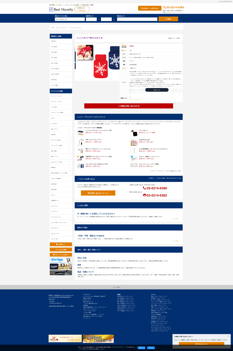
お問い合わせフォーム (99, 193)
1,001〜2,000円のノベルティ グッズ (126, 305)
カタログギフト (55, 228)
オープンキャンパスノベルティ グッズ (160, 327)
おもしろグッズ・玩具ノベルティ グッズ (161, 309)
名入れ (124, 68)
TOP (53, 27)
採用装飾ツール (55, 200)
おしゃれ (55, 233)
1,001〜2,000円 (55, 68)
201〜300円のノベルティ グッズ (125, 300)
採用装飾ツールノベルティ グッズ (159, 321)
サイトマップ (86, 318)
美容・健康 (54, 151)
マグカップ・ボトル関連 (57, 112)
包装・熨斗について (88, 302)
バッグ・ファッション (56, 96)
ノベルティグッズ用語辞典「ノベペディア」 (94, 314)
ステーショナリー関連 (56, 145)
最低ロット (124, 50)
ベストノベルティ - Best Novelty (61, 10)
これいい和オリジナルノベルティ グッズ (161, 329)
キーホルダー (54, 123)
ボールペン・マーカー (56, 101)
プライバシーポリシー (56, 303)
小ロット (53, 195)
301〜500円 (54, 57)
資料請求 (85, 305)
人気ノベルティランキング (89, 309)
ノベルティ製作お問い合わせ (90, 303)
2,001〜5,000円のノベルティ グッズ (126, 307)
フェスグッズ (54, 211)
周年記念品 (54, 189)
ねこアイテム (54, 206)
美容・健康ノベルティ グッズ (158, 305)
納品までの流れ (87, 298)
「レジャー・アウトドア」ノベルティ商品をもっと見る (165, 171)
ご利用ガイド (62, 244)
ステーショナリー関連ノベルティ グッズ (161, 302)
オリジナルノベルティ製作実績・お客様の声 (94, 296)
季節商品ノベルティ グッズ (157, 311)
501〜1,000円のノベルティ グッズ (125, 303)
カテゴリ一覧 (54, 239)
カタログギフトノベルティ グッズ (159, 331)
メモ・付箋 (54, 107)
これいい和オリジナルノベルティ (59, 222)
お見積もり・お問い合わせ (150, 8)
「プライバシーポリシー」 (119, 347)
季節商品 (53, 167)
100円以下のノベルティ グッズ (125, 296)
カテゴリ (153, 294)
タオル (52, 118)
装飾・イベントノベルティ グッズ (159, 307)
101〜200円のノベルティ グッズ (125, 298)
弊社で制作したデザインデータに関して (93, 316)
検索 (169, 19)
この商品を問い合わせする (129, 106)
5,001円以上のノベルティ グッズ (125, 309)
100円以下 (53, 41)
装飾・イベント (55, 156)
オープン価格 (54, 85)
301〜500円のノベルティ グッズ (125, 302)
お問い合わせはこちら (201, 344)
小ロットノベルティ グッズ (157, 320)
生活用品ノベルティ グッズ (157, 298)
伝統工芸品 (54, 184)
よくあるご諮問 (61, 249)
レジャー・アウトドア (61, 27)
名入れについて (87, 300)
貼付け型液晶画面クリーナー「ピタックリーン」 (95, 307)
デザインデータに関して (62, 255)
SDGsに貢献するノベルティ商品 (59, 173)
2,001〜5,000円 (55, 74)
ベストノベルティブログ (89, 311)
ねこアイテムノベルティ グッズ (159, 323)
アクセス (52, 301)
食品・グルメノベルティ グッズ (159, 296)
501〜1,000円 (54, 63)
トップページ (86, 294)
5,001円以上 (54, 79)
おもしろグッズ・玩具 (56, 162)
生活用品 (53, 134)
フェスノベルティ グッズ (157, 325)
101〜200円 (54, 46)
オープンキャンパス (56, 217)
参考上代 (124, 45)
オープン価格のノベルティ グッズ (125, 311)
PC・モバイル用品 (55, 140)
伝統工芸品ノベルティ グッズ (158, 316)
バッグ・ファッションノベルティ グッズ (161, 303)
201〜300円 (54, 52)
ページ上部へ (116, 287)
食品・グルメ (54, 129)
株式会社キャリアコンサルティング (175, 12)
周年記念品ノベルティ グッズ (158, 318)
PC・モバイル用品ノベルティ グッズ (160, 300)
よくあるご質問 (87, 312)
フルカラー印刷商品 (56, 178)
